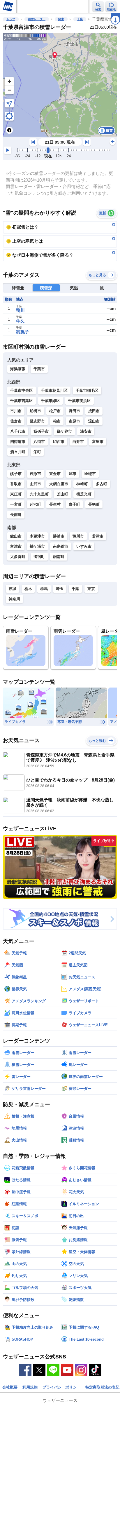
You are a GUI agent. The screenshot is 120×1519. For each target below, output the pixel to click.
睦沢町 (35, 504)
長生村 (55, 504)
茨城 (12, 589)
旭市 (72, 473)
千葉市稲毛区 (87, 390)
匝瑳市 (90, 473)
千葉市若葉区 (21, 401)
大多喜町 (17, 556)
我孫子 (22, 332)
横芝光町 (83, 494)
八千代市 (17, 431)
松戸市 (55, 411)
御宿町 (39, 556)
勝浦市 (58, 536)
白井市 (78, 441)
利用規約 (30, 1387)
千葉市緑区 (50, 401)
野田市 (74, 411)
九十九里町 (39, 494)
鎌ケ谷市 (64, 431)
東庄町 (16, 494)
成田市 (94, 411)
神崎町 (82, 484)
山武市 (35, 484)
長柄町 (94, 504)
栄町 (37, 452)
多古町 (101, 484)
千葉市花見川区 (54, 390)
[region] (60, 85)
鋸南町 (58, 556)
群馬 (44, 589)
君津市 (97, 536)
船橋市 (35, 411)
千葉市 (39, 369)
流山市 (94, 421)
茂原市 (35, 473)
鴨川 (20, 310)
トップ (10, 19)
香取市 (16, 484)
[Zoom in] (9, 81)
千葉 (80, 19)
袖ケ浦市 (37, 546)
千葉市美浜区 (79, 401)
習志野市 (37, 421)
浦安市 (85, 431)
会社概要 (9, 1387)
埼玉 (59, 589)
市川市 (16, 411)
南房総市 (60, 546)
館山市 (16, 536)
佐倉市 (16, 421)
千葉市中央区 (21, 390)
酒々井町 (17, 452)
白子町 (74, 504)
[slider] (48, 150)
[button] (55, 55)
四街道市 (17, 441)
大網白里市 (58, 484)
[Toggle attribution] (9, 130)
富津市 (16, 546)
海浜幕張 (17, 369)
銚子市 (16, 473)
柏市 (57, 421)
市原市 (74, 421)
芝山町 (62, 494)
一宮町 (16, 504)
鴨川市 (78, 536)
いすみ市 (83, 546)
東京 (91, 589)
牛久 (20, 321)
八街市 (39, 441)
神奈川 (14, 599)
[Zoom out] (9, 90)
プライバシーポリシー (61, 1387)
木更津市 (37, 536)
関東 (61, 19)
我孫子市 (41, 431)
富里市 (97, 441)
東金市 (55, 473)
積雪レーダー (36, 19)
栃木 (28, 589)
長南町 (16, 514)
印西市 (58, 441)
